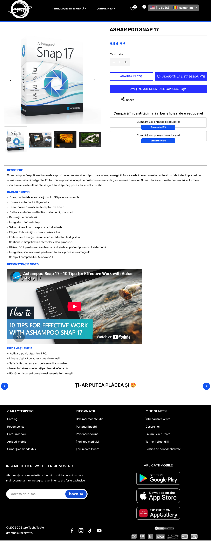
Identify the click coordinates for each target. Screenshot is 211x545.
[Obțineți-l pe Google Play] (158, 478)
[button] (173, 8)
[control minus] (113, 62)
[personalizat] (71, 530)
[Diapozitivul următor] (94, 80)
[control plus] (126, 62)
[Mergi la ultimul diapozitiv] (11, 80)
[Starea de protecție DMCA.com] (164, 527)
